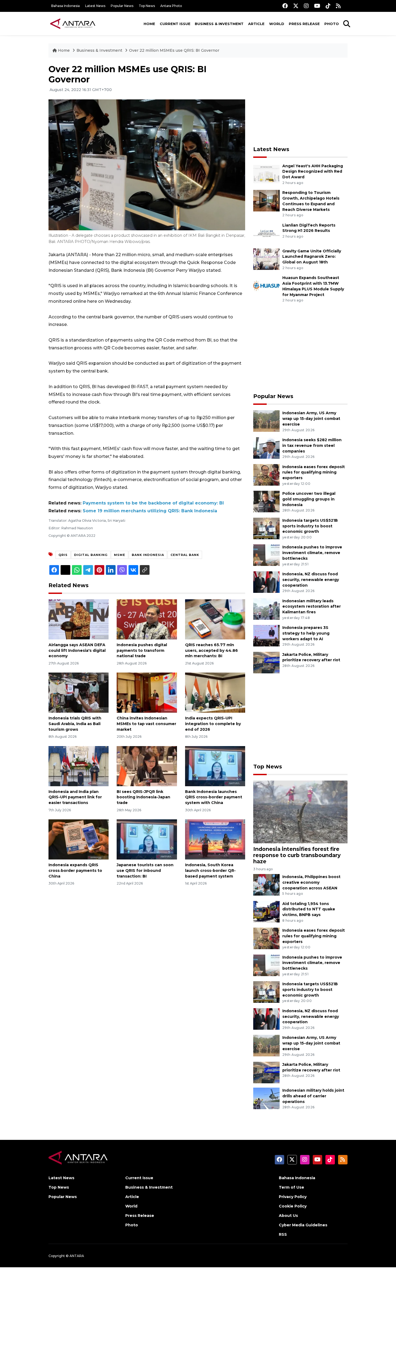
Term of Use (291, 1187)
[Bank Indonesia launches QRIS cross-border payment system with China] (215, 765)
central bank (185, 555)
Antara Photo (171, 6)
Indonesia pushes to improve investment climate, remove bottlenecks (312, 553)
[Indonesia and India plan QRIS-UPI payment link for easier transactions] (78, 765)
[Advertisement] (300, 102)
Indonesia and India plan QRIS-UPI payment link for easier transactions (75, 797)
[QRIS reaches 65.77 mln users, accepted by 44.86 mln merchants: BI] (215, 619)
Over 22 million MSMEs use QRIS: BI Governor (174, 50)
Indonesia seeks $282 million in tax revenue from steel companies (312, 445)
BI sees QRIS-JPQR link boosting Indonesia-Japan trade (143, 797)
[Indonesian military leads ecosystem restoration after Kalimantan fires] (266, 608)
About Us (288, 1215)
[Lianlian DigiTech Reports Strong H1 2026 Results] (266, 232)
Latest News (95, 6)
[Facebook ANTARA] (285, 5)
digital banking (90, 555)
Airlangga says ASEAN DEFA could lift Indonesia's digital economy (77, 650)
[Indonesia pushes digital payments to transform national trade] (147, 619)
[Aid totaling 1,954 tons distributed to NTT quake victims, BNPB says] (266, 911)
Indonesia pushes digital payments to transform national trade (142, 650)
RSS (283, 1234)
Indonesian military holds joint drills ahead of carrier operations (313, 1096)
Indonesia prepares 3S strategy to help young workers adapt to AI (305, 633)
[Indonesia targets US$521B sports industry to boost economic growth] (266, 528)
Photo (331, 24)
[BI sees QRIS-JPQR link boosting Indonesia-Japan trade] (147, 765)
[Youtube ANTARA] (317, 5)
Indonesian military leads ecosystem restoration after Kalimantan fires (311, 606)
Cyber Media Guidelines (303, 1225)
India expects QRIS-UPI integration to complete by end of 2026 (213, 724)
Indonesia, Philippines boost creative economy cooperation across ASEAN (311, 882)
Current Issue (175, 24)
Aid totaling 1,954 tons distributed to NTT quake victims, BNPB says (308, 909)
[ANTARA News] (72, 23)
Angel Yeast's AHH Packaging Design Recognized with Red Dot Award (312, 171)
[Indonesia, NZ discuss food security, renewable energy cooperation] (266, 581)
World (276, 24)
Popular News (122, 6)
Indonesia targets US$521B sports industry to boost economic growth (310, 526)
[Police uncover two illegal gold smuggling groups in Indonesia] (266, 501)
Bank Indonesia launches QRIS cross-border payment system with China (213, 797)
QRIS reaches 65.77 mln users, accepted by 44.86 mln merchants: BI (211, 650)
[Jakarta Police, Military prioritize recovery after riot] (266, 662)
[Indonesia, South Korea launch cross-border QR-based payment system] (215, 839)
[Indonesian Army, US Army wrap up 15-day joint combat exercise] (266, 420)
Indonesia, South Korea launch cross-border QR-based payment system (210, 870)
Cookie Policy (293, 1206)
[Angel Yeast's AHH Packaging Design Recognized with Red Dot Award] (266, 173)
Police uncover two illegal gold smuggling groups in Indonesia (308, 499)
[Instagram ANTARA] (306, 5)
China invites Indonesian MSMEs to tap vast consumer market (146, 724)
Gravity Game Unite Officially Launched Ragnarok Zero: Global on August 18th (311, 257)
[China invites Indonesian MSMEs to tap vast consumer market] (147, 692)
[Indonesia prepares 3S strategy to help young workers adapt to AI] (266, 635)
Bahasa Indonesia (65, 6)
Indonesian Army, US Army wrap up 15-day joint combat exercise (311, 418)
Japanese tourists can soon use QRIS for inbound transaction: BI (145, 870)
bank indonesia (148, 555)
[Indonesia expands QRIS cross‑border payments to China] (78, 839)
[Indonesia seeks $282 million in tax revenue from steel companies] (266, 447)
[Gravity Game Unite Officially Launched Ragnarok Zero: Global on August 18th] (266, 258)
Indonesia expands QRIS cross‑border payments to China (75, 870)
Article (256, 24)
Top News (147, 6)
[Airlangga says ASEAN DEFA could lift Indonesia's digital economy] (78, 619)
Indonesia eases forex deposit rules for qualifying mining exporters (313, 472)
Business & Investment (219, 24)
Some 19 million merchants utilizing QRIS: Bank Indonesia (150, 510)
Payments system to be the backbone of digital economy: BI (153, 503)
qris (63, 555)
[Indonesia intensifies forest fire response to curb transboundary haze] (300, 811)
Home (149, 24)
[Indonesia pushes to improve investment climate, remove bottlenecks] (266, 555)
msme (119, 555)
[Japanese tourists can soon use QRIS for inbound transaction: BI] (147, 839)
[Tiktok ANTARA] (328, 5)
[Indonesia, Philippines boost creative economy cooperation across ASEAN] (266, 884)
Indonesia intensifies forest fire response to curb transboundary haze (297, 855)
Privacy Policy (293, 1196)
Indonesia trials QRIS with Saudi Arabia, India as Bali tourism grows (74, 724)
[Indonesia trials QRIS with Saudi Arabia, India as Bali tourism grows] (78, 692)
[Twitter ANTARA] (295, 5)
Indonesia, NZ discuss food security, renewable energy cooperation (310, 580)
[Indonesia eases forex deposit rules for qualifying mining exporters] (266, 474)
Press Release (304, 24)
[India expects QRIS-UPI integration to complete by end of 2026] (215, 692)
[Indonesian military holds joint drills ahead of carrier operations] (266, 1098)
